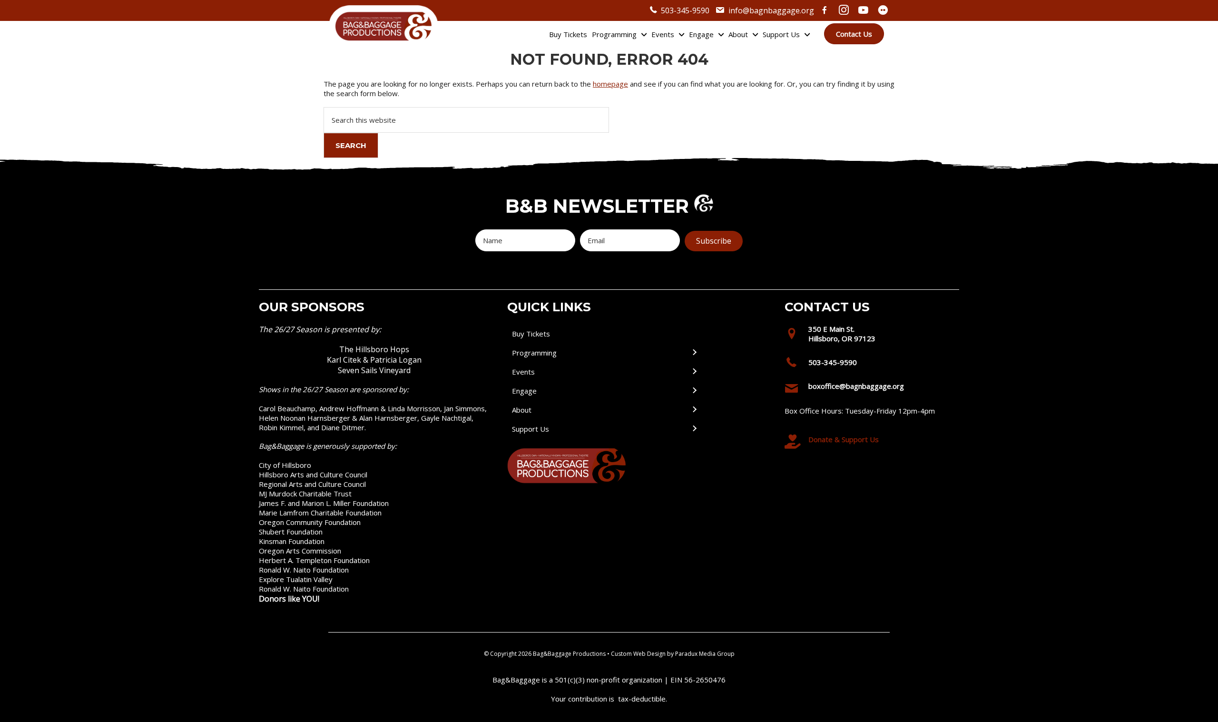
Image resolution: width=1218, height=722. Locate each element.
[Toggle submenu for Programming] (694, 352)
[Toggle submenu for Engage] (694, 391)
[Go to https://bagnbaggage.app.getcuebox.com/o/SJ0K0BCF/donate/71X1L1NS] (868, 442)
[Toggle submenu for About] (694, 410)
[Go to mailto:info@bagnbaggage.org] (868, 388)
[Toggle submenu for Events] (694, 371)
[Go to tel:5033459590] (868, 364)
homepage (610, 84)
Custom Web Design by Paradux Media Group (673, 654)
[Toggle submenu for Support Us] (694, 429)
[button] (714, 241)
